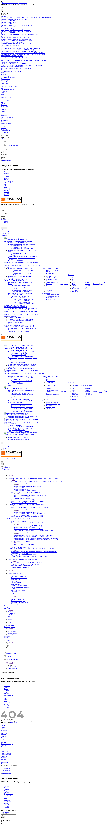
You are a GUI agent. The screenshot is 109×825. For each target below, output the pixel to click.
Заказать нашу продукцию (18, 576)
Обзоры (3, 764)
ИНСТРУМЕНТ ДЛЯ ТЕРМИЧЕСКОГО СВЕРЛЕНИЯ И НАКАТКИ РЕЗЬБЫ (34, 552)
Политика (3, 757)
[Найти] (2, 10)
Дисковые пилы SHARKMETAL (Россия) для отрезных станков (29, 507)
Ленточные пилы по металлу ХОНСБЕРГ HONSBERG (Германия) (33, 535)
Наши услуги (15, 598)
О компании (4, 733)
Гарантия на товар (6, 754)
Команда (3, 736)
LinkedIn (6, 195)
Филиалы (3, 750)
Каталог (9, 477)
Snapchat (6, 193)
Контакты (3, 741)
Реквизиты (4, 756)
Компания (10, 611)
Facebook (6, 173)
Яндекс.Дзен (7, 189)
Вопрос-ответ (5, 762)
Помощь (3, 759)
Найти (2, 817)
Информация (4, 747)
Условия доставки (6, 753)
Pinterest (6, 192)
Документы (4, 745)
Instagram (6, 176)
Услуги (3, 727)
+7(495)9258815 (5, 129)
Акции (3, 725)
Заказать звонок (12, 670)
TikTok (6, 190)
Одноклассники (8, 181)
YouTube (6, 179)
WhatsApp (7, 187)
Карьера (3, 739)
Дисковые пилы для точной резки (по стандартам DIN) (30, 495)
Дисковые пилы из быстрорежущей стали (26, 512)
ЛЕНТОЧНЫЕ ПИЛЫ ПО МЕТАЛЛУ (22, 521)
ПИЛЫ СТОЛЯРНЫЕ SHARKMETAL (22, 544)
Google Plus (7, 182)
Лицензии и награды (7, 744)
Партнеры (4, 742)
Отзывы (3, 737)
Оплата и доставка (12, 630)
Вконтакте (7, 172)
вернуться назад (5, 722)
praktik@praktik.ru (7, 160)
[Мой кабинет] (1, 445)
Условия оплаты (5, 751)
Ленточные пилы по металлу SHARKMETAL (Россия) (30, 526)
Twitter (6, 175)
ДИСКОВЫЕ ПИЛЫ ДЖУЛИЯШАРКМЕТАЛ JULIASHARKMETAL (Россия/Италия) (36, 481)
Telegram (6, 178)
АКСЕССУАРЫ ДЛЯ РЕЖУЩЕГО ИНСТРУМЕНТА (26, 562)
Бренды (3, 728)
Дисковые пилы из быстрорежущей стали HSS (27, 486)
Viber (5, 184)
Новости (3, 734)
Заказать (9, 572)
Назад (11, 475)
